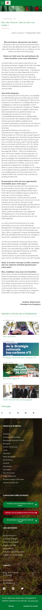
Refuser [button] (11, 606)
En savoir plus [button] (33, 601)
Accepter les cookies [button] (30, 606)
